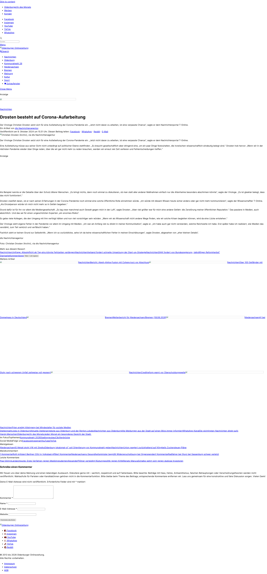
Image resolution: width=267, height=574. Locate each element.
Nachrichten (10, 57)
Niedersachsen (11, 67)
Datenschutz (10, 567)
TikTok (7, 29)
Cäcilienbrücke (62, 437)
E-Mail (105, 131)
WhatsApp (9, 32)
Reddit (97, 131)
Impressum (9, 563)
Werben (8, 10)
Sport (7, 80)
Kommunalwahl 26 (13, 63)
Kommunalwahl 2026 (30, 437)
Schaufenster (13, 83)
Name (3, 503)
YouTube (8, 26)
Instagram (9, 22)
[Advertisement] (133, 173)
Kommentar (6, 498)
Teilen (26, 256)
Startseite (5, 255)
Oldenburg (9, 60)
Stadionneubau (47, 437)
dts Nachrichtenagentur (26, 128)
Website (4, 514)
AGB (6, 570)
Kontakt (8, 14)
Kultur (7, 77)
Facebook (9, 19)
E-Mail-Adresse (8, 509)
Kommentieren (17, 255)
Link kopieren (34, 256)
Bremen (8, 70)
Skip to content (7, 1)
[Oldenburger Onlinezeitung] (14, 525)
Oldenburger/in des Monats (17, 7)
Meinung (8, 73)
